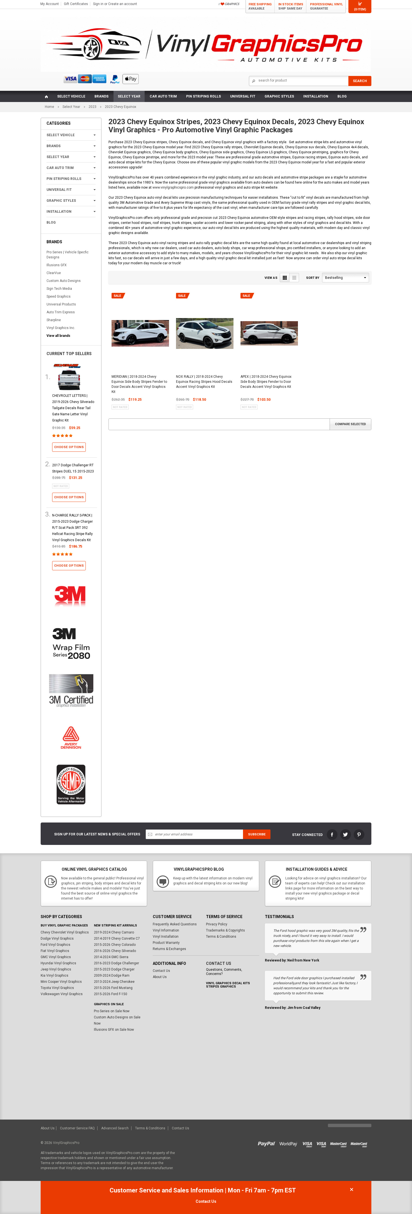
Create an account (122, 4)
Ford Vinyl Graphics (55, 945)
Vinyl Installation (166, 937)
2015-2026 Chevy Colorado (115, 945)
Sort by (312, 278)
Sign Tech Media (59, 289)
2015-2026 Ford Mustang (113, 988)
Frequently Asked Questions (175, 924)
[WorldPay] (288, 1143)
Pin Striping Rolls (203, 96)
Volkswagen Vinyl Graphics (62, 994)
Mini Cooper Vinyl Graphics (61, 982)
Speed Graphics (59, 296)
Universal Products (61, 304)
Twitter (345, 834)
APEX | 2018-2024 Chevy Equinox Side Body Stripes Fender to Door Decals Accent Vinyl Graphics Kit (265, 382)
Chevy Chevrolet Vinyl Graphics (65, 932)
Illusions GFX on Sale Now (114, 1030)
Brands (101, 96)
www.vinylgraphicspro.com (173, 187)
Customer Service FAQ (77, 1128)
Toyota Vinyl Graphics (57, 988)
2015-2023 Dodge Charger (114, 969)
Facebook (332, 834)
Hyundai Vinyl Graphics (58, 963)
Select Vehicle (71, 96)
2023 (92, 107)
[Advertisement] (206, 1077)
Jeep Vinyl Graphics (56, 969)
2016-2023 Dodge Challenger (116, 963)
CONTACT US (218, 963)
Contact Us (161, 971)
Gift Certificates (76, 4)
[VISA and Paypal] (268, 1143)
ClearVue (54, 273)
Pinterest (359, 834)
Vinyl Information (166, 930)
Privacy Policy (216, 924)
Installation (315, 96)
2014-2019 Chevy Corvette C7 (117, 938)
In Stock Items (290, 6)
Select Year (129, 96)
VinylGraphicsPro (66, 1143)
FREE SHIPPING (260, 6)
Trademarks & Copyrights (225, 930)
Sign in (98, 4)
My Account (49, 4)
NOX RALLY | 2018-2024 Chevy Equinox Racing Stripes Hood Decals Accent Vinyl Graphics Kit (204, 382)
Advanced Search (115, 1128)
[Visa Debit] (323, 1143)
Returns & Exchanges (169, 949)
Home (49, 107)
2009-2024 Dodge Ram (111, 975)
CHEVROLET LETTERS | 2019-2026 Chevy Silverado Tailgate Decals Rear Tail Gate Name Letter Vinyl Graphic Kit (73, 408)
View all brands (58, 336)
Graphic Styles (279, 96)
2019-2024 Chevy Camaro (114, 932)
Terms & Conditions (221, 937)
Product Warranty (166, 943)
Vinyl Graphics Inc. (61, 328)
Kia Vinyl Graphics (54, 975)
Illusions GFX (57, 265)
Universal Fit (242, 96)
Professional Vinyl (326, 6)
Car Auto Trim (163, 96)
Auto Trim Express (61, 312)
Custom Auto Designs (64, 281)
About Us (160, 977)
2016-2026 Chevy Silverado (115, 951)
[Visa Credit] (307, 1143)
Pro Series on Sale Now (111, 1011)
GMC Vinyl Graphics (56, 957)
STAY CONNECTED (307, 835)
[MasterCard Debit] (360, 1143)
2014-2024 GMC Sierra (111, 957)
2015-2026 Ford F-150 (110, 994)
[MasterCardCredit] (340, 1143)
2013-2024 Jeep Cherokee (114, 982)
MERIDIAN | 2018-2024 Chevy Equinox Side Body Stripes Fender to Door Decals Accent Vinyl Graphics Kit (139, 384)
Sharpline (54, 320)
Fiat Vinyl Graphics (55, 951)
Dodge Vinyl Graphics (57, 938)
